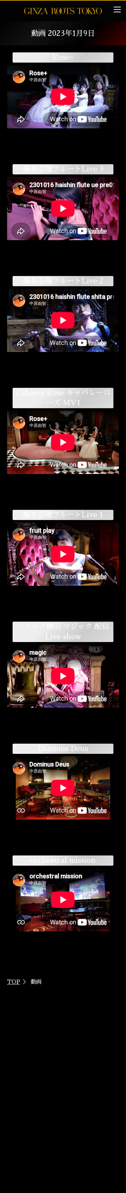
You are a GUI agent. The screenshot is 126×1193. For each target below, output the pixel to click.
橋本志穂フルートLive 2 (63, 280)
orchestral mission (63, 860)
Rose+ (63, 57)
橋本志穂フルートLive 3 (63, 169)
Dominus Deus (63, 748)
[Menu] (117, 9)
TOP (13, 982)
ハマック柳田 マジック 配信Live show (63, 631)
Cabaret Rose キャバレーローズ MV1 (63, 397)
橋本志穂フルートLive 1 (63, 514)
